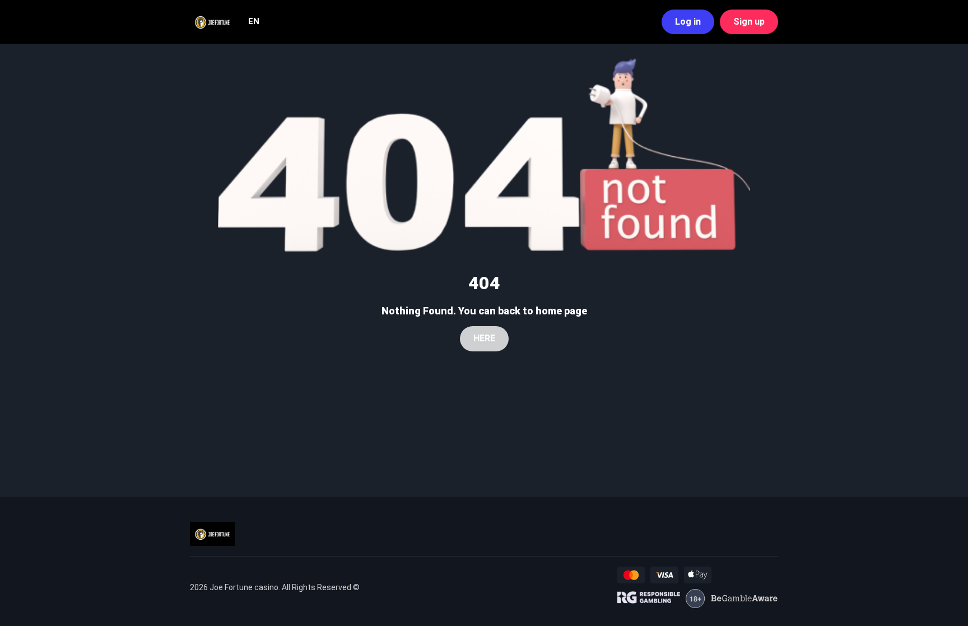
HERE (484, 338)
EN (253, 21)
